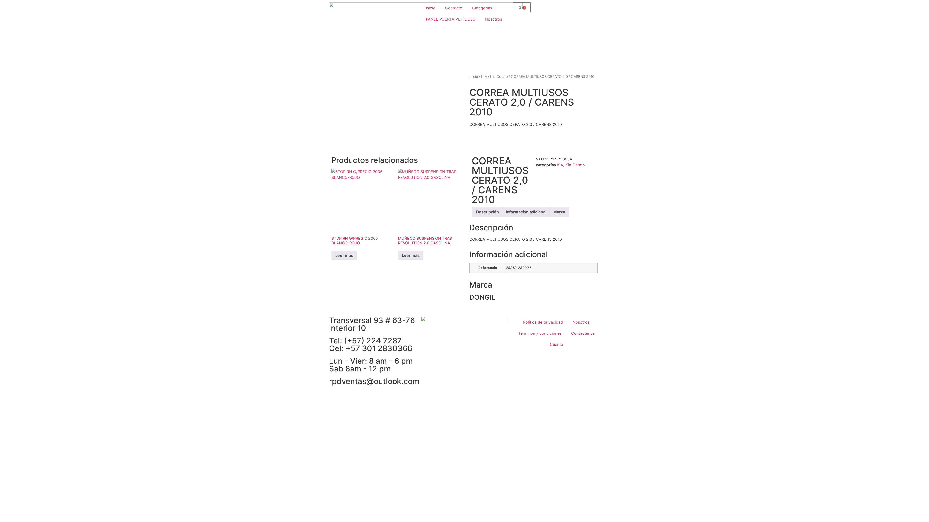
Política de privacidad (543, 322)
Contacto (453, 8)
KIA (484, 76)
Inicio (430, 8)
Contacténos (583, 333)
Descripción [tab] (487, 212)
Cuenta (556, 344)
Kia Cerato (499, 76)
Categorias (482, 8)
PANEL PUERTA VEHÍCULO (450, 19)
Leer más (344, 255)
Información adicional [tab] (526, 212)
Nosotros (493, 19)
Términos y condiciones (540, 333)
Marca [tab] (559, 212)
